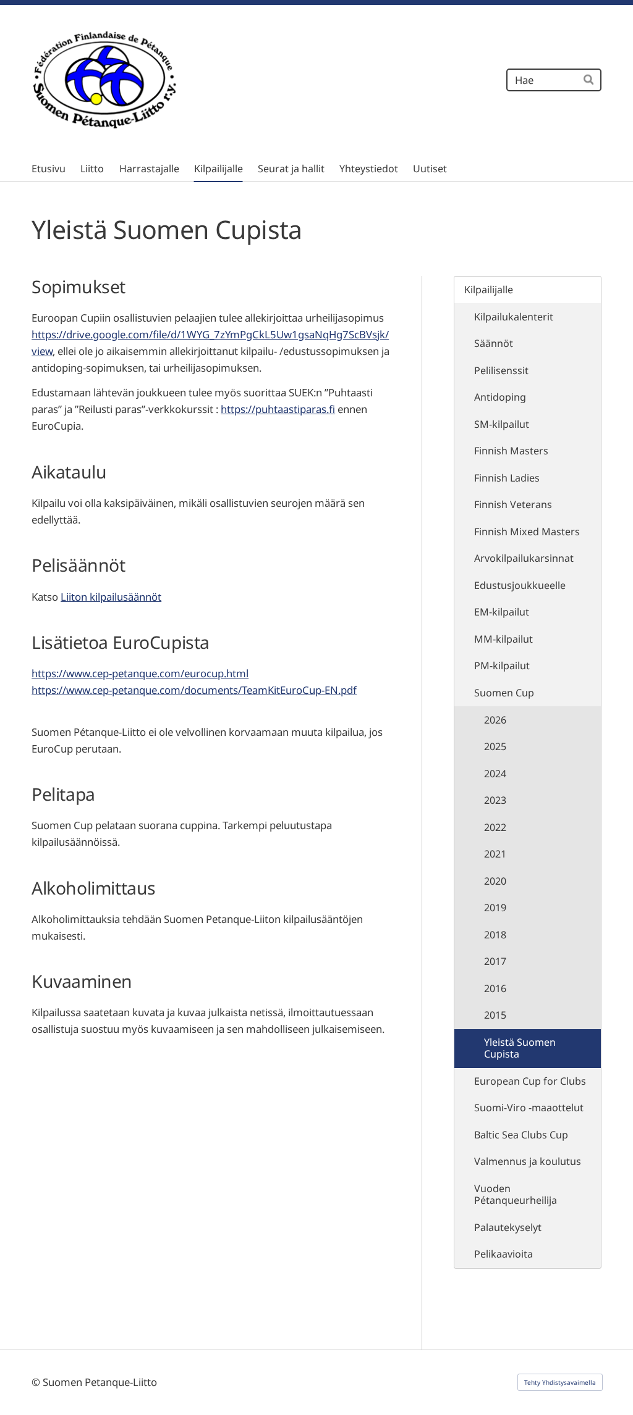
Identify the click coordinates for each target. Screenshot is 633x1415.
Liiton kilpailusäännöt (111, 597)
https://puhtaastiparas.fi (278, 409)
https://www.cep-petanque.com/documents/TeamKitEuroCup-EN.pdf (194, 690)
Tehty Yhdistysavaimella (560, 1382)
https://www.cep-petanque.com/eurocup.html (140, 673)
